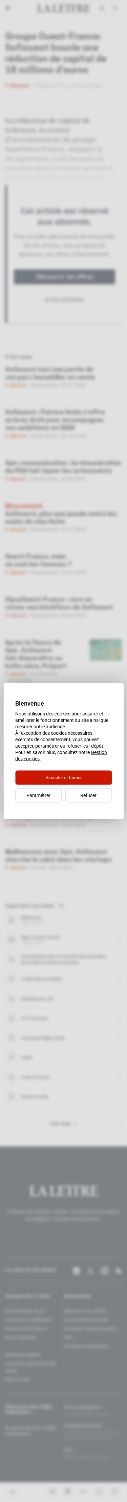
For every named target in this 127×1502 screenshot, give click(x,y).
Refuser (88, 795)
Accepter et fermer (64, 777)
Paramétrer (38, 795)
